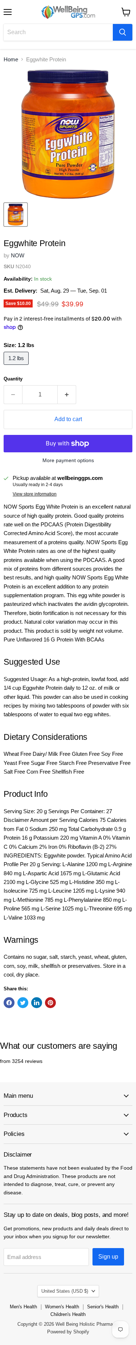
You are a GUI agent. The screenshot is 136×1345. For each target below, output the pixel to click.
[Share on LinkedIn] (36, 1002)
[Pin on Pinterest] (50, 1002)
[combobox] (58, 32)
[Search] (122, 32)
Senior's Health (103, 1306)
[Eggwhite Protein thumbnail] (15, 214)
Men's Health (23, 1306)
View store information (35, 494)
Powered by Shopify (68, 1331)
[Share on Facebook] (9, 1002)
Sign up (108, 1257)
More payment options (68, 460)
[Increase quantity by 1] (67, 394)
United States (64, 1291)
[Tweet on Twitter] (22, 1002)
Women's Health (62, 1306)
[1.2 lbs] (17, 366)
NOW (17, 255)
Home (11, 59)
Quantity (13, 379)
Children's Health (68, 1314)
